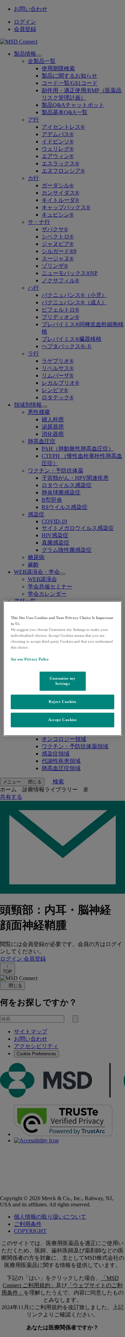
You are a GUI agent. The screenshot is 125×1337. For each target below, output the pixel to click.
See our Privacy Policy (30, 659)
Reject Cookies (62, 701)
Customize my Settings (63, 681)
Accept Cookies (62, 720)
